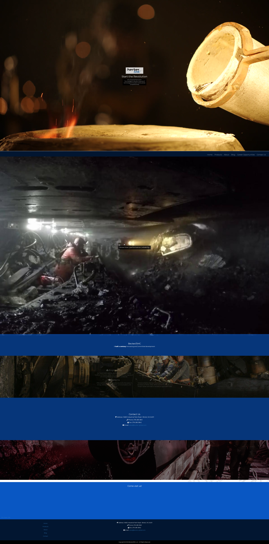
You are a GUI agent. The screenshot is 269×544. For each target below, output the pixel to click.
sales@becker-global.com (137, 425)
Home (209, 155)
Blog (233, 155)
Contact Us (261, 155)
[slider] (134, 246)
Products (218, 155)
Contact (45, 536)
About (226, 155)
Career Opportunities (246, 155)
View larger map (5, 517)
